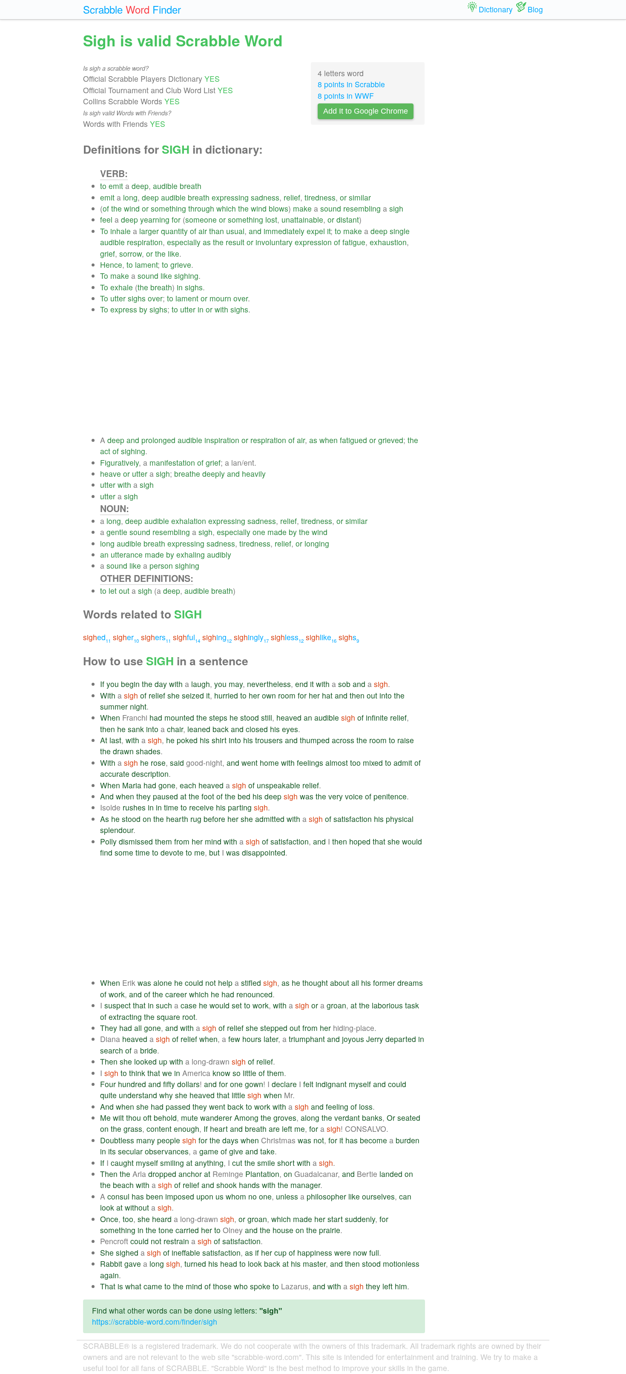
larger (149, 231)
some (124, 852)
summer (114, 706)
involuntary (274, 242)
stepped (273, 1027)
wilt (118, 1117)
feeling (337, 1106)
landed (390, 1173)
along (310, 1117)
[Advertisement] (262, 375)
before (214, 818)
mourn (220, 298)
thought (315, 982)
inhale (120, 231)
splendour (116, 829)
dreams (410, 982)
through (201, 208)
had (155, 717)
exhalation (188, 520)
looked (145, 1061)
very (335, 796)
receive (201, 807)
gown (254, 1084)
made (277, 532)
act (105, 451)
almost (336, 762)
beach (123, 1184)
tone (165, 1230)
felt (308, 1084)
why (166, 1095)
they (143, 796)
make (302, 208)
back (220, 729)
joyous (353, 1038)
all (355, 982)
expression (313, 242)
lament (146, 264)
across (343, 740)
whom (236, 1196)
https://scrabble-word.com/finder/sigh (154, 1321)
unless (287, 1196)
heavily (254, 473)
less (287, 637)
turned (195, 1263)
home (269, 762)
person (161, 565)
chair (175, 729)
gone (166, 785)
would (412, 841)
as (207, 242)
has (351, 1140)
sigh (396, 208)
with (221, 309)
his (275, 729)
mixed (373, 762)
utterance (127, 554)
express (123, 309)
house (283, 1230)
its (112, 1151)
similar (360, 197)
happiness (314, 1252)
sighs (194, 287)
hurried (226, 695)
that (379, 841)
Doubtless (117, 1140)
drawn (123, 751)
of (106, 208)
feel (106, 219)
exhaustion (388, 242)
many (145, 1140)
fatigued (353, 440)
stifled (251, 982)
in (180, 287)
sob (344, 683)
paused (165, 796)
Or (391, 1117)
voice (354, 796)
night (138, 706)
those (222, 1286)
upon (204, 1196)
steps (218, 717)
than (216, 231)
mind (213, 841)
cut (237, 1162)
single (400, 231)
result (235, 242)
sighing (186, 275)
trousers (269, 740)
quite (108, 1095)
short (286, 1162)
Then (109, 1061)
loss (366, 1106)
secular (130, 1151)
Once (109, 1219)
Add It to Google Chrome (365, 111)
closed (257, 729)
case (189, 1005)
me (199, 852)
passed (178, 1106)
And (107, 796)
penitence (390, 796)
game (208, 1151)
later (271, 1038)
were (342, 1252)
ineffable (186, 1252)
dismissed (136, 841)
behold (165, 1117)
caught (122, 1162)
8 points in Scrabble (351, 84)
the (116, 208)
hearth (177, 818)
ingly (251, 637)
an (104, 554)
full (374, 1252)
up (163, 1061)
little (249, 1073)
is (120, 1286)
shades (148, 751)
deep (140, 185)
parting (240, 807)
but (214, 852)
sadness (265, 197)
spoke (260, 1286)
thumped (315, 740)
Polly (108, 841)
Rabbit (111, 1263)
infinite (377, 717)
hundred (132, 1084)
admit (402, 762)
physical (400, 818)
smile (266, 1162)
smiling (172, 1162)
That (107, 1286)
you (112, 683)
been (154, 1196)
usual (235, 231)
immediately (284, 231)
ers (156, 637)
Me (105, 1117)
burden (407, 1140)
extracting (125, 1016)
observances (167, 1151)
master (314, 1263)
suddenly (360, 1219)
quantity (174, 231)
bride (148, 1050)
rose (158, 762)
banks (372, 1117)
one (259, 532)
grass (132, 1128)
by (143, 309)
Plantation (262, 1173)
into (385, 695)
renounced (254, 994)
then (357, 695)
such (164, 1005)
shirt (219, 740)
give (236, 1151)
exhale (121, 287)
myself (360, 1084)
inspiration (221, 440)
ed (97, 637)
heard (162, 1219)
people (168, 1140)
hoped (359, 841)
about (339, 982)
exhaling (190, 554)
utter (118, 298)
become (373, 1140)
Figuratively (119, 462)
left (287, 1128)
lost (271, 219)
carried (187, 1230)
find (106, 852)
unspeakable (278, 785)
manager (305, 1184)
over (155, 298)
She (107, 1252)
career (176, 994)
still (266, 717)
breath (190, 185)
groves (284, 1117)
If (102, 683)
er (126, 637)
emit (116, 185)
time (171, 807)
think (137, 1073)
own (269, 695)
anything (209, 1162)
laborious (387, 1005)
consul (118, 1196)
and (255, 231)
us (219, 1196)
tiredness (320, 197)
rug (195, 818)
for (176, 219)
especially (184, 242)
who (241, 1286)
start (335, 1219)
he (234, 717)
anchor (190, 1173)
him (401, 1286)
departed (400, 1038)
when (328, 440)
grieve (180, 264)
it (328, 231)
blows (278, 208)
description (150, 773)
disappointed (263, 852)
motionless (401, 1263)
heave (110, 473)
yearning (154, 219)
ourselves (378, 1196)
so (237, 1073)
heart (219, 1128)
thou (133, 1117)
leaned (198, 729)
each (188, 785)
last (115, 740)
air (202, 231)
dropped (162, 1173)
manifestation (172, 462)
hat (327, 695)
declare (284, 1084)
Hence (111, 264)
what (133, 1286)
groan (336, 1005)
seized (193, 695)
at (183, 796)
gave (132, 1263)
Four (108, 1084)
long (130, 197)
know (221, 1073)
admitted (269, 818)
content (159, 1128)
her (254, 695)
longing (316, 543)
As (104, 818)
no (252, 1196)
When (110, 717)
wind (132, 208)
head (228, 1263)
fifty (169, 1084)
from (182, 841)
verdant (347, 1117)
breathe (187, 473)
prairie (329, 1230)
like (173, 253)
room (287, 695)
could (194, 982)
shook (226, 1184)
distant (347, 219)
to (103, 185)
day (161, 683)
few (234, 1038)
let (113, 590)
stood (249, 717)
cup (280, 1252)
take (267, 1151)
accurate (114, 773)
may (236, 683)
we (167, 1073)
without (137, 1207)
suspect (117, 1005)
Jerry (374, 1038)
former (384, 982)
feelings (310, 762)
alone (162, 982)
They (108, 1027)
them (163, 841)
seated (408, 1117)
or (343, 197)
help (225, 982)
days (230, 1140)
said (177, 762)
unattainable (302, 219)
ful (186, 637)
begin (130, 683)
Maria (131, 785)
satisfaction (352, 818)
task (412, 1005)
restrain (176, 1241)
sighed (127, 1252)
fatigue (353, 242)
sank (136, 729)
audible (165, 185)
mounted (179, 717)
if (257, 1252)
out (124, 590)
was (306, 796)
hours (251, 1038)
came (153, 1286)
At (103, 740)
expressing (230, 197)
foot (207, 796)
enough (186, 1128)
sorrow (130, 253)
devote (172, 852)
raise (405, 740)
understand (138, 1095)
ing (217, 637)
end (301, 683)
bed (244, 796)
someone (201, 219)
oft (147, 1117)
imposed (179, 1196)
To (104, 231)
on (147, 818)
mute (189, 1117)
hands (249, 1184)
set (237, 1005)
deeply (213, 473)
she (173, 695)
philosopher (326, 1196)
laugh (200, 683)
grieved (390, 440)
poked (187, 740)
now (360, 1252)
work (117, 994)
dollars (188, 1084)
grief (107, 253)
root (188, 1016)
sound (330, 208)
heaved (289, 717)
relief (292, 197)
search (111, 1050)
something (168, 208)
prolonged (158, 440)
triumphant (307, 1038)
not (210, 982)
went (249, 762)
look (107, 1207)
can (405, 1196)
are (274, 1128)
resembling (362, 208)
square (168, 1016)
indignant (331, 1084)
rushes (134, 807)
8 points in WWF (346, 95)
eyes (290, 729)
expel (316, 231)
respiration (145, 242)
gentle (116, 532)
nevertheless (269, 683)
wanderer (216, 1117)
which (226, 208)
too (355, 762)
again (109, 1275)
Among (246, 1117)
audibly (219, 554)
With (107, 695)
